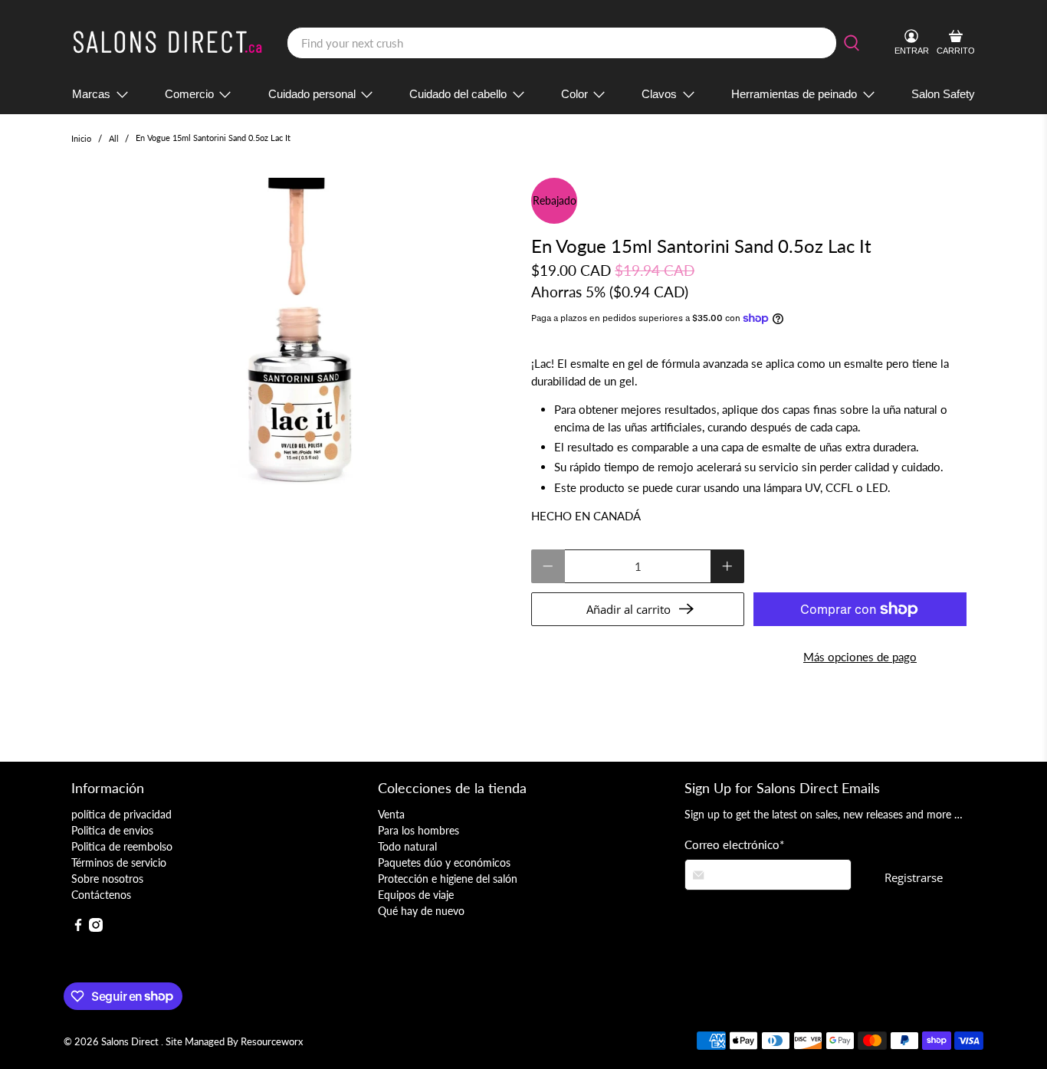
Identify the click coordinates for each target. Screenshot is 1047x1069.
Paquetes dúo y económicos (444, 862)
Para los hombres (418, 830)
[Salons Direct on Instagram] (96, 927)
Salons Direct (131, 1042)
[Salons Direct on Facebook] (78, 927)
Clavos (659, 93)
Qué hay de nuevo (421, 910)
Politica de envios (112, 830)
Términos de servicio (118, 862)
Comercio (189, 93)
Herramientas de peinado (794, 93)
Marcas (91, 93)
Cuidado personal (312, 93)
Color (574, 93)
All (114, 138)
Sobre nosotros (107, 878)
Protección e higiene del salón (447, 878)
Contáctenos (101, 894)
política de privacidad (121, 814)
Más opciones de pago (860, 657)
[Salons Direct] (168, 43)
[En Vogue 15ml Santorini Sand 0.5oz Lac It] (293, 331)
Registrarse (914, 877)
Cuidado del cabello (458, 93)
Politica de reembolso (121, 846)
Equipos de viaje (416, 894)
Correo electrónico (734, 844)
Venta (391, 814)
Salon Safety (943, 93)
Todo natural (407, 846)
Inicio (81, 138)
